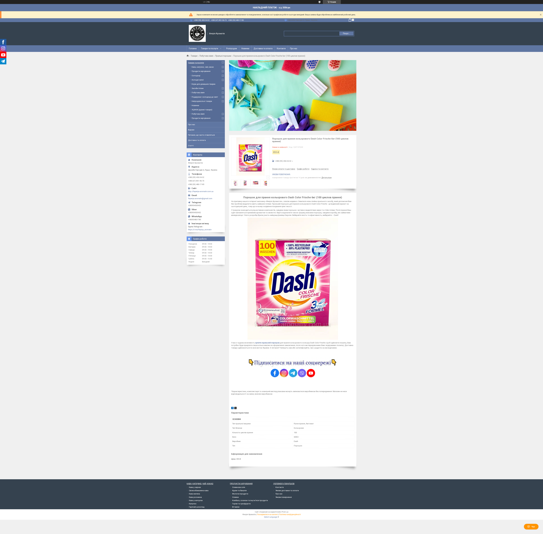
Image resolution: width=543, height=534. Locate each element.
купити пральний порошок (267, 343)
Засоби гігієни (197, 88)
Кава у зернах (195, 487)
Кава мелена (194, 494)
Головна (193, 48)
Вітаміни (235, 507)
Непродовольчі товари (202, 101)
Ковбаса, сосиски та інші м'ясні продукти (250, 500)
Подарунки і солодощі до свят (205, 97)
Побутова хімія (206, 56)
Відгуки (191, 130)
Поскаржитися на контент (267, 514)
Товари (194, 56)
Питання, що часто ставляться (201, 135)
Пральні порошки (223, 56)
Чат (533, 527)
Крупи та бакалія (239, 490)
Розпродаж (231, 48)
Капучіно (192, 504)
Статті (191, 146)
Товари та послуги (209, 48)
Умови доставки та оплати (287, 490)
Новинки (245, 48)
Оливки (235, 497)
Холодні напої (198, 80)
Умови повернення (283, 497)
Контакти (281, 48)
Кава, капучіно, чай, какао (203, 67)
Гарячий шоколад (196, 507)
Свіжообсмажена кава (198, 490)
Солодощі (196, 76)
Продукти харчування (201, 71)
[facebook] (232, 408)
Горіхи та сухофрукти (241, 504)
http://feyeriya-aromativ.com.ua (200, 191)
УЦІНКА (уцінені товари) (202, 110)
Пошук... (346, 33)
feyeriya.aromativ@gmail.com (200, 198)
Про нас (293, 48)
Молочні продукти (240, 494)
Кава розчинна (195, 497)
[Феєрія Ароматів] (197, 33)
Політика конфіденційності (290, 514)
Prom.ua (285, 512)
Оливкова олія (238, 487)
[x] (235, 408)
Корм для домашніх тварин (203, 84)
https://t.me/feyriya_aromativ (200, 230)
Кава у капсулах (196, 500)
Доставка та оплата (263, 48)
